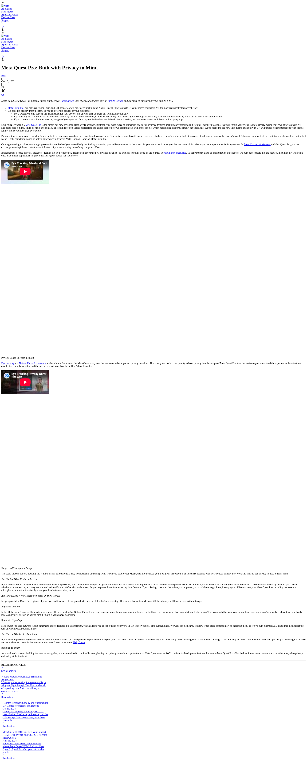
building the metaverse (174, 152)
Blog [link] (3, 75)
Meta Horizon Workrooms (257, 144)
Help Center (79, 642)
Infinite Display (115, 101)
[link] (5, 5)
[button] (153, 2)
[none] (24, 696)
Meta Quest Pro (16, 108)
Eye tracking (7, 363)
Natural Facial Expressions (32, 363)
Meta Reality (68, 101)
